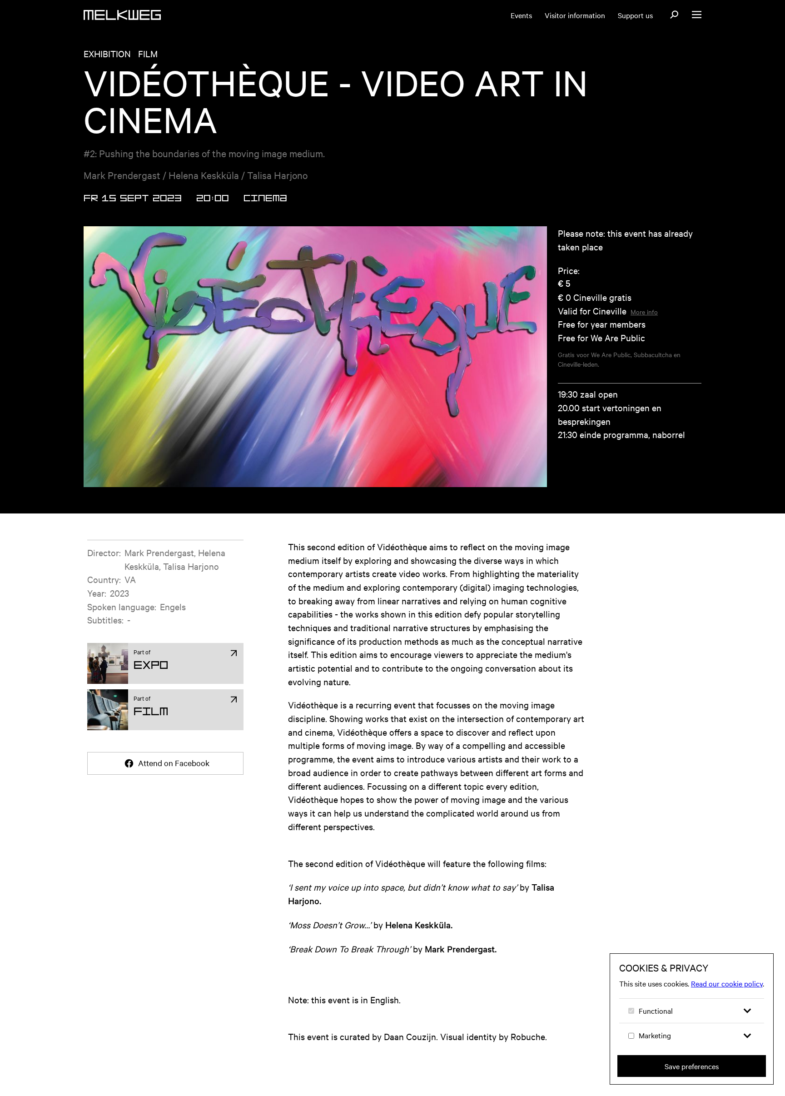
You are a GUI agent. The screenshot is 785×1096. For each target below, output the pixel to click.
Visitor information (575, 15)
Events (521, 15)
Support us (635, 15)
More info (644, 311)
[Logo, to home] (122, 15)
